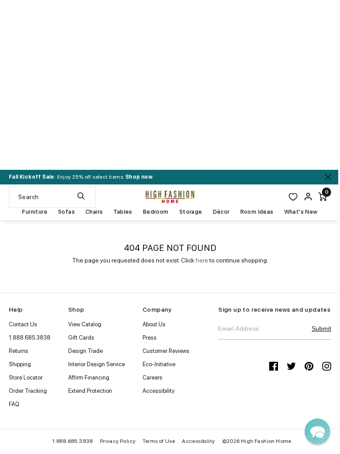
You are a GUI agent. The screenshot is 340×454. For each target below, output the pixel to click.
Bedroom (156, 212)
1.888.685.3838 (29, 337)
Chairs (94, 212)
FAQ (14, 404)
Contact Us (23, 324)
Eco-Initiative (159, 364)
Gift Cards (81, 337)
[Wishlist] (293, 197)
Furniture (34, 212)
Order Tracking (28, 390)
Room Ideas (257, 212)
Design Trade (85, 351)
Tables (122, 212)
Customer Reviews (166, 351)
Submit (321, 328)
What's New (301, 212)
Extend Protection (90, 390)
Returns (18, 351)
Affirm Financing (88, 377)
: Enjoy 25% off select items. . (81, 177)
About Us (154, 324)
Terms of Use (159, 441)
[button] (317, 431)
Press (150, 337)
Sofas (66, 212)
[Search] (81, 197)
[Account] (308, 196)
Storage (190, 212)
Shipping (20, 364)
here (202, 260)
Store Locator (25, 377)
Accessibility (158, 390)
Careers (152, 377)
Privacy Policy (118, 441)
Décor (221, 212)
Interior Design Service (96, 364)
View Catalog (84, 324)
